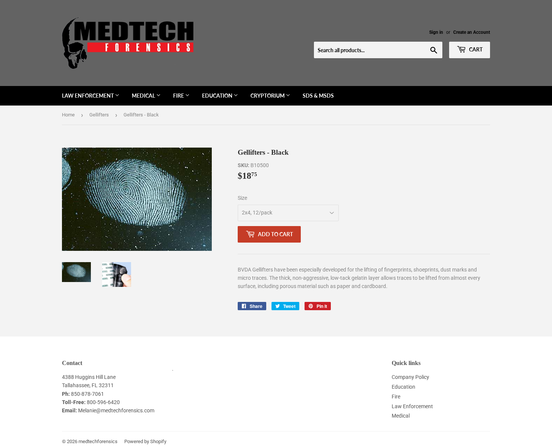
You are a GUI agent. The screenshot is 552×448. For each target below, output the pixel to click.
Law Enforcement (88, 95)
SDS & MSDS (318, 95)
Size (242, 198)
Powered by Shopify (145, 441)
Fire (179, 95)
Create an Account (471, 32)
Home (68, 115)
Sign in (436, 32)
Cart (475, 49)
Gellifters (99, 115)
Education (218, 95)
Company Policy (410, 377)
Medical (144, 95)
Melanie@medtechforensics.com (116, 410)
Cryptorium (268, 95)
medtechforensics (98, 441)
